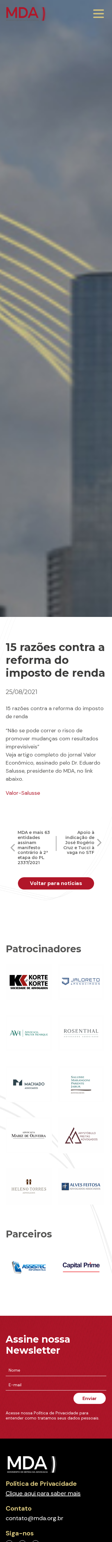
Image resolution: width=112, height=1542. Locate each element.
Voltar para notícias (56, 883)
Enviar (89, 1398)
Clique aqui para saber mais (43, 1493)
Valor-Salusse (23, 793)
